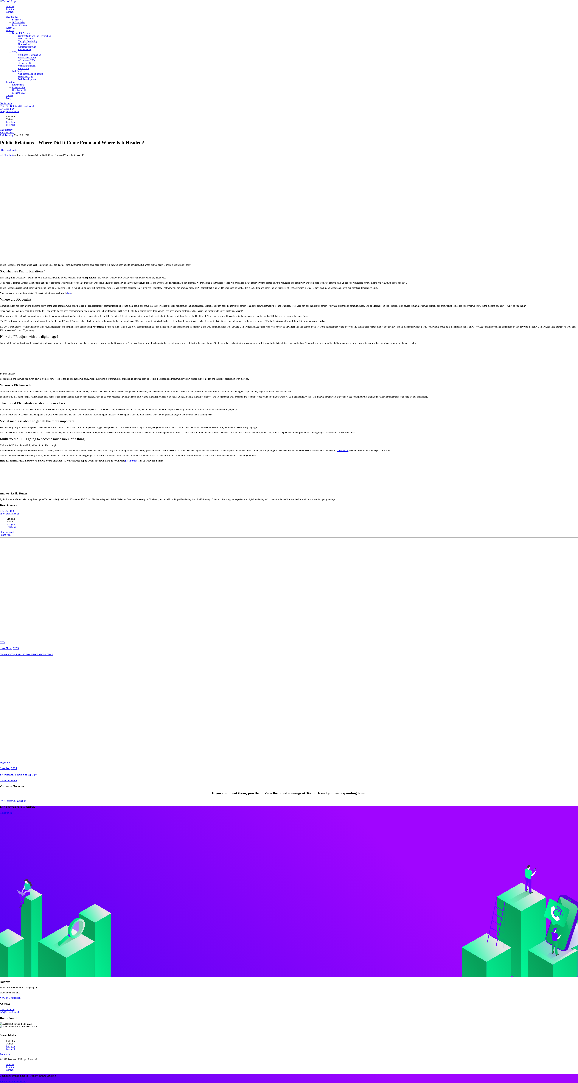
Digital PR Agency (21, 33)
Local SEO (23, 68)
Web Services (18, 71)
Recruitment (18, 84)
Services (10, 6)
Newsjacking (24, 44)
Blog (8, 98)
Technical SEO (25, 63)
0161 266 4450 (7, 106)
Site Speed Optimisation (29, 55)
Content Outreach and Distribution (34, 36)
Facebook (10, 124)
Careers (9, 95)
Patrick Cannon (19, 25)
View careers (13, 801)
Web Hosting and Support (30, 74)
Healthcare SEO (20, 90)
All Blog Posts (7, 155)
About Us (10, 27)
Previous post (7, 532)
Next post (5, 534)
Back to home (7, 1081)
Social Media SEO (27, 57)
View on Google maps (10, 997)
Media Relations (26, 38)
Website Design (25, 76)
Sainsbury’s (17, 19)
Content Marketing (27, 46)
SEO (14, 52)
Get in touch (6, 103)
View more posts (9, 780)
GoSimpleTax (18, 22)
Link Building (24, 49)
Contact (9, 12)
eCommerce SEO (26, 60)
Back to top (5, 1054)
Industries (10, 9)
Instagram (10, 122)
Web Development (27, 79)
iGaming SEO (19, 93)
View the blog (20, 1081)
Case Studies (12, 17)
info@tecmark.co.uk (24, 106)
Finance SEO (18, 87)
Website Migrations (27, 65)
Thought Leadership (27, 41)
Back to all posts (9, 150)
